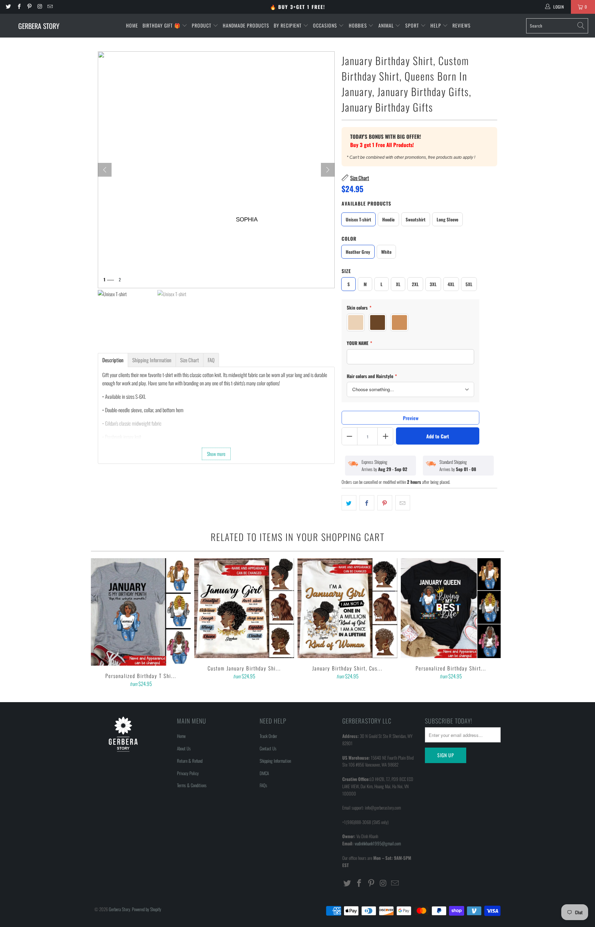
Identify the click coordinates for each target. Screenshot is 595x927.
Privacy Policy (188, 773)
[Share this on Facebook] (366, 502)
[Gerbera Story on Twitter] (8, 7)
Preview (410, 417)
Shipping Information (275, 760)
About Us (184, 748)
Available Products (366, 203)
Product (202, 25)
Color (349, 238)
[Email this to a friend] (402, 502)
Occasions (325, 25)
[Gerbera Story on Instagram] (39, 7)
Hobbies (358, 25)
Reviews (461, 25)
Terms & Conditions (192, 785)
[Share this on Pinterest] (384, 502)
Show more (216, 453)
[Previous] (101, 623)
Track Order (268, 735)
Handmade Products (246, 25)
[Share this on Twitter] (349, 502)
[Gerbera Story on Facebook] (18, 7)
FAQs (263, 785)
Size (346, 270)
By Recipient (288, 25)
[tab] (113, 360)
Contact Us (268, 748)
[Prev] (105, 170)
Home (132, 25)
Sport (412, 25)
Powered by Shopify (146, 909)
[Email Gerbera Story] (50, 7)
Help (436, 25)
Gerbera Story (119, 909)
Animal (386, 25)
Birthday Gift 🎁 (162, 25)
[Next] (328, 170)
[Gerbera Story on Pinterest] (29, 7)
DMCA (264, 773)
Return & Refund (189, 760)
